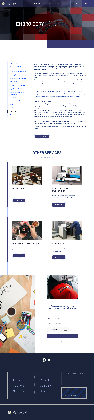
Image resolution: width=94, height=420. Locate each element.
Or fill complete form (61, 341)
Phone (49, 323)
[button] (37, 3)
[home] (12, 3)
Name (49, 312)
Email (49, 318)
